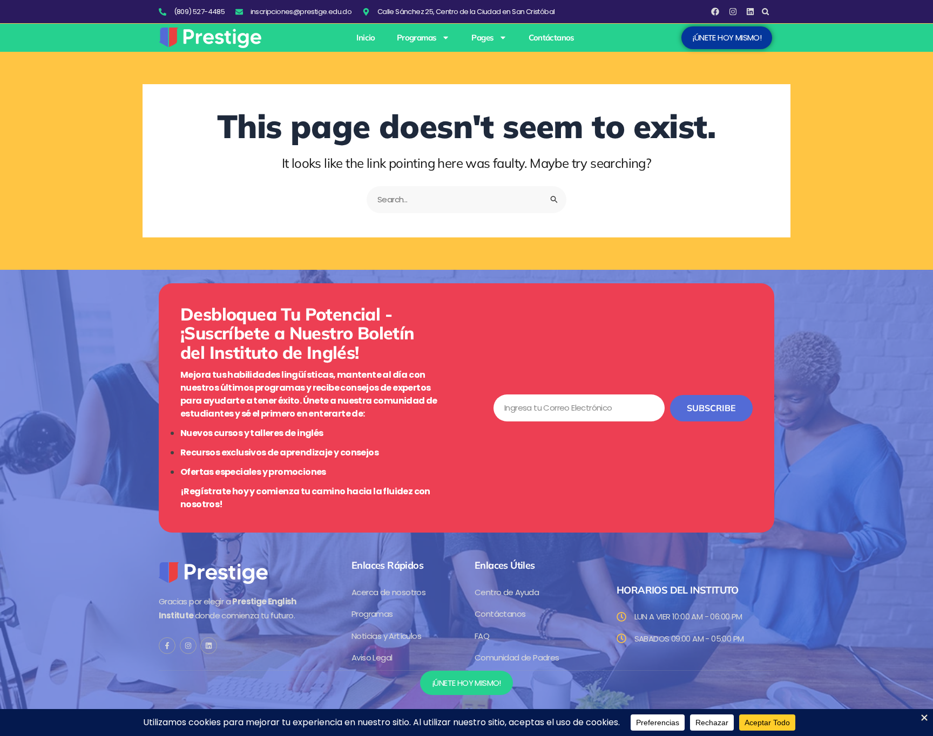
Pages (482, 38)
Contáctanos (551, 38)
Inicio (365, 38)
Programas (417, 38)
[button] (765, 12)
